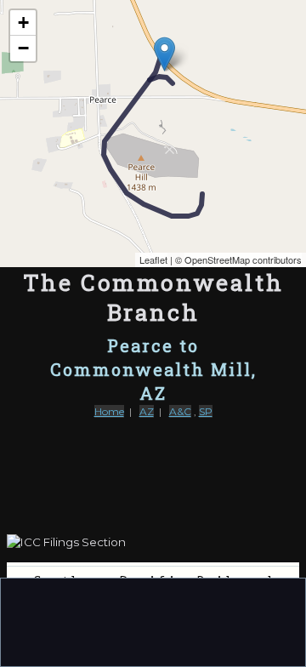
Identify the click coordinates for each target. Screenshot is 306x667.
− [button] (23, 48)
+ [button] (23, 22)
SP (205, 411)
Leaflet (153, 259)
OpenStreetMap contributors (243, 259)
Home (109, 411)
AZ (146, 411)
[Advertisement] (153, 621)
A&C (180, 411)
